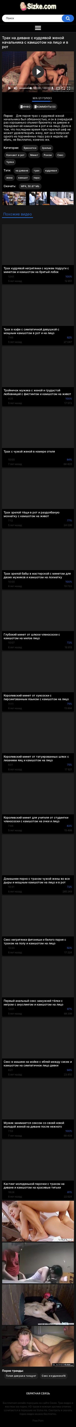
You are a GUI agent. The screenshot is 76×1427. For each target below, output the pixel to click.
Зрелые (46, 147)
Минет (34, 155)
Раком (48, 155)
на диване (22, 170)
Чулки (10, 161)
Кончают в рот (15, 155)
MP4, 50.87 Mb (30, 186)
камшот (23, 177)
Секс (60, 155)
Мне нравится (22, 99)
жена (9, 177)
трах (37, 170)
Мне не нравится (28, 99)
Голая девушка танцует (21, 1375)
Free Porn (38, 1420)
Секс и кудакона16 (54, 1375)
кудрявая (51, 170)
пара (37, 177)
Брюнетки (30, 147)
